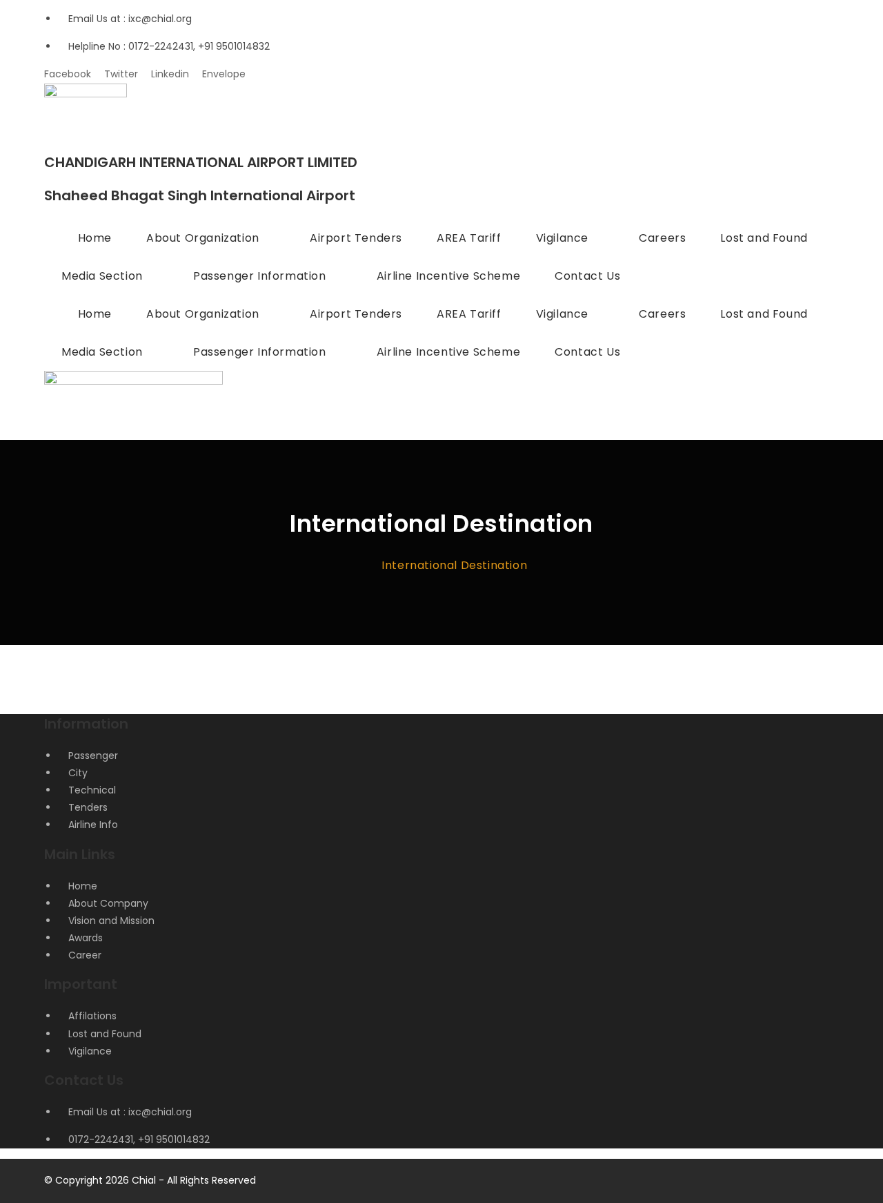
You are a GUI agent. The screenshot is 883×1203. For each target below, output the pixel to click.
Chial (144, 1180)
